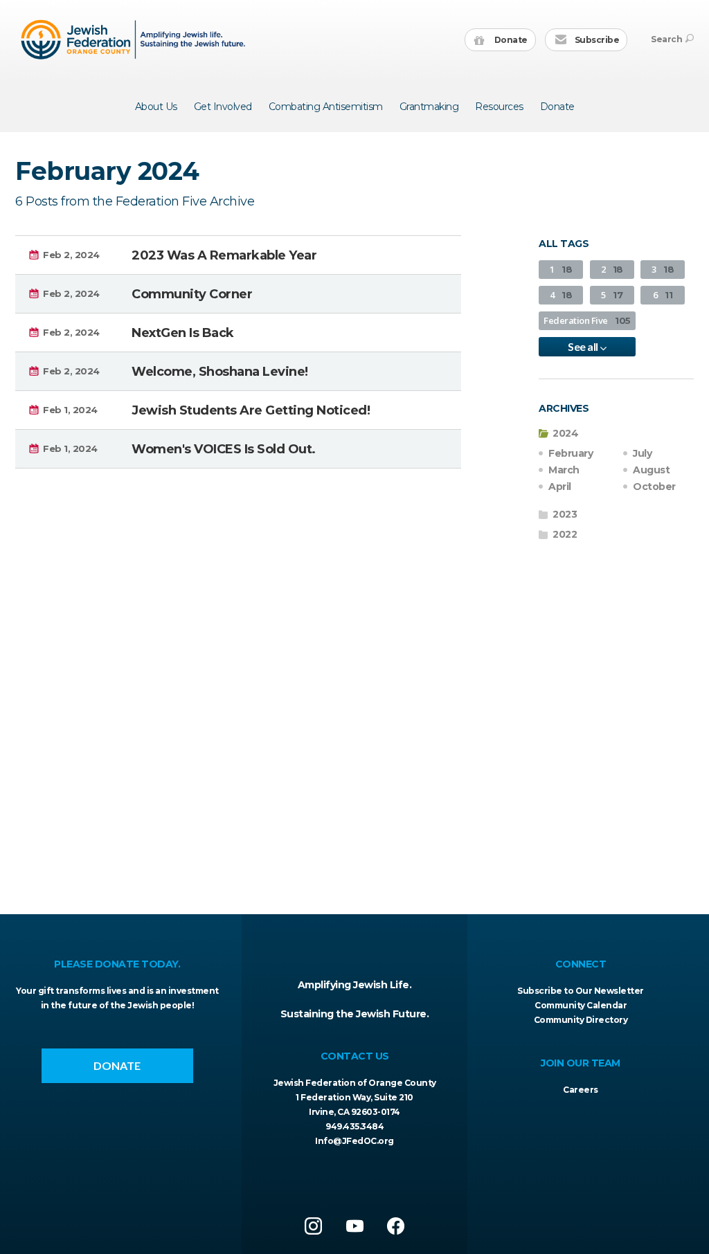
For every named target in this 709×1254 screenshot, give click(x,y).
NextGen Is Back (183, 332)
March (564, 470)
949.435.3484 (354, 1126)
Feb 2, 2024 (71, 254)
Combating (326, 106)
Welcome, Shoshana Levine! (220, 371)
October (654, 486)
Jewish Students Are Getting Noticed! (251, 410)
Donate (510, 40)
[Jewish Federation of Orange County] (134, 39)
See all (584, 346)
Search (666, 39)
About (156, 106)
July (642, 453)
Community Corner (192, 294)
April (559, 486)
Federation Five (587, 320)
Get (223, 106)
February (570, 453)
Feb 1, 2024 (70, 409)
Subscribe (596, 40)
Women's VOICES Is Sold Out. (224, 449)
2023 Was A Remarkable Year (224, 255)
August (651, 470)
